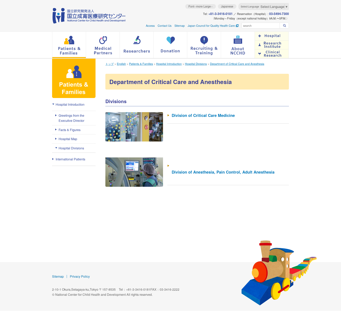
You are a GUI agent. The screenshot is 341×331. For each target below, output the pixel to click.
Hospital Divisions (196, 64)
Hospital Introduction (169, 64)
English (121, 64)
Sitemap (179, 26)
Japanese (227, 6)
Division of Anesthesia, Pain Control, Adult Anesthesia (223, 172)
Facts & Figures (70, 130)
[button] (69, 45)
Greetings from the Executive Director (71, 118)
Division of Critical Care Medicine (203, 115)
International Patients (70, 159)
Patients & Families (141, 64)
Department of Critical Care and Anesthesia (237, 64)
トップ (109, 64)
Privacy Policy (80, 276)
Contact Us (164, 26)
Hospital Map (68, 139)
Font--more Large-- (200, 6)
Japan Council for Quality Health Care (211, 26)
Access (150, 26)
